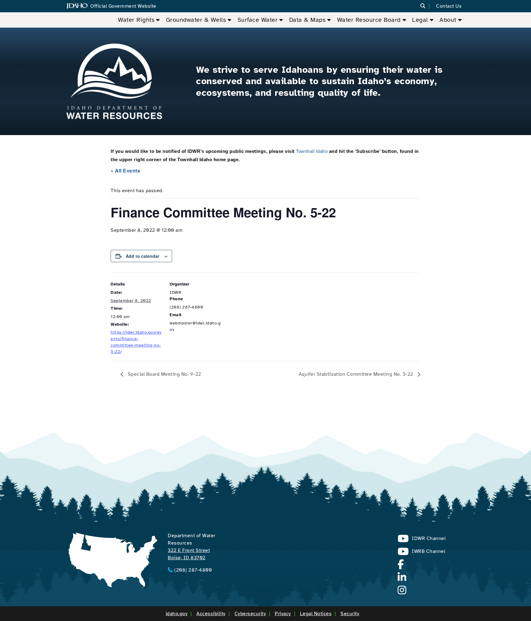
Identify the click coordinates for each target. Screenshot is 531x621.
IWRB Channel (421, 553)
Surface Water (258, 20)
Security (349, 614)
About (447, 20)
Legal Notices (316, 614)
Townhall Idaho (312, 151)
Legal (420, 20)
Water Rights (136, 20)
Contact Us (449, 6)
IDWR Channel (421, 540)
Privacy (283, 614)
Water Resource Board (369, 20)
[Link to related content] (114, 81)
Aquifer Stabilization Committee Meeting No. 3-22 (357, 374)
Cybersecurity (250, 614)
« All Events (125, 170)
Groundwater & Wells (196, 20)
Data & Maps (307, 20)
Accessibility (211, 614)
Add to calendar (142, 256)
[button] (426, 6)
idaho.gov (177, 614)
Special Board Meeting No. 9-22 (163, 374)
